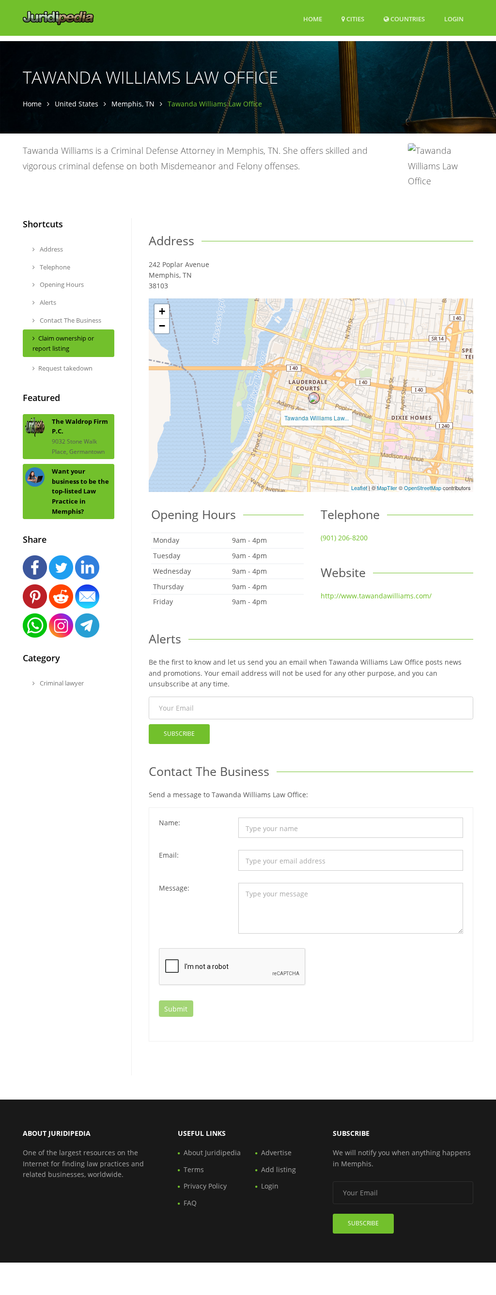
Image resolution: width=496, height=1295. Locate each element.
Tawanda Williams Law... (316, 418)
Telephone (54, 267)
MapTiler (387, 487)
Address (50, 249)
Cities (354, 19)
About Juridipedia (212, 1152)
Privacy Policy (205, 1186)
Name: (169, 822)
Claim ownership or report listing (63, 343)
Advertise (276, 1152)
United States (76, 103)
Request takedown (65, 368)
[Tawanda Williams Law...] (314, 398)
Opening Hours (61, 284)
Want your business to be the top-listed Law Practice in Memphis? (80, 491)
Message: (174, 888)
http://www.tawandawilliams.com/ (376, 595)
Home (312, 19)
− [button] (162, 326)
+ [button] (162, 311)
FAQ (190, 1202)
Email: (169, 855)
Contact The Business (69, 320)
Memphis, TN (133, 103)
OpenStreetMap (422, 487)
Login (454, 18)
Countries (407, 18)
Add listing (278, 1169)
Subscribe (179, 733)
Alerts (47, 302)
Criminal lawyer (61, 683)
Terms (194, 1169)
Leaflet (359, 487)
